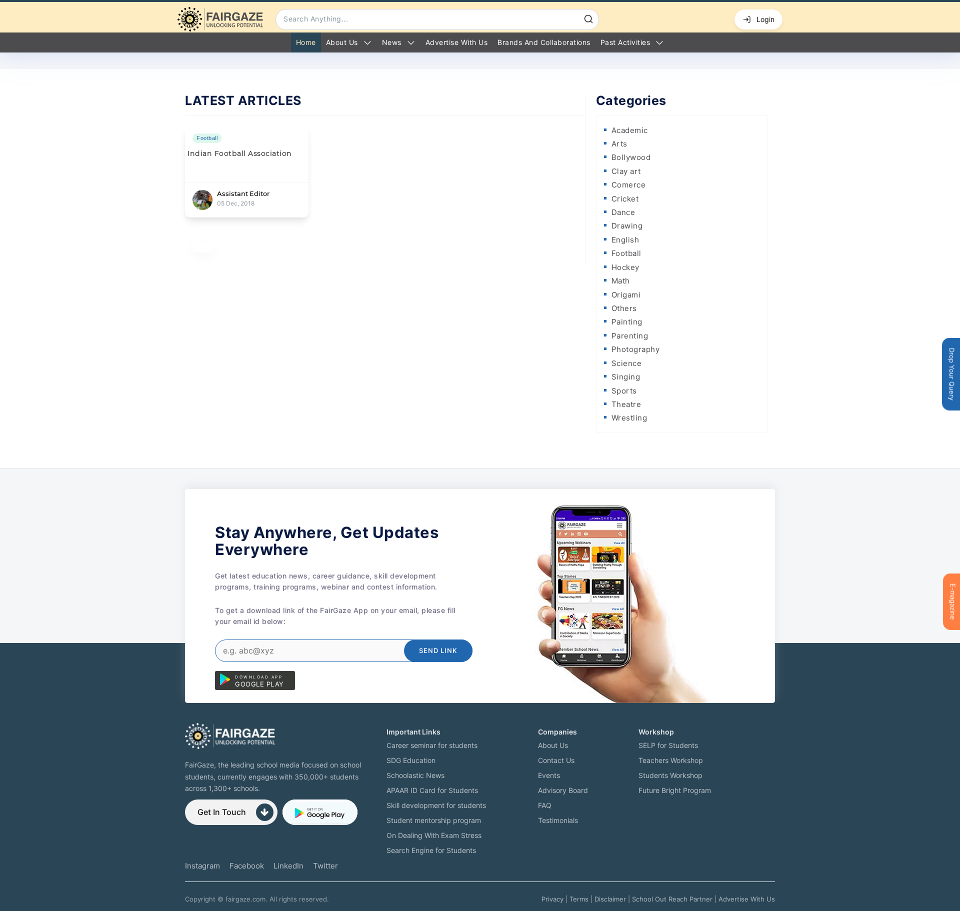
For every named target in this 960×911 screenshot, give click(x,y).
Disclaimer (610, 899)
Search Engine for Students (431, 850)
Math (621, 281)
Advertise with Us (457, 42)
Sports (624, 391)
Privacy (553, 899)
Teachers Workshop (670, 760)
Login (765, 19)
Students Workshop (670, 775)
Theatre (627, 404)
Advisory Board (563, 790)
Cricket (625, 199)
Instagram (202, 865)
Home (306, 42)
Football (627, 253)
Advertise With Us (746, 899)
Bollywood (631, 157)
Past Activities (625, 42)
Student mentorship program (433, 820)
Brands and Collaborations (544, 42)
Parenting (630, 335)
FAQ (545, 805)
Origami (626, 295)
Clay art (626, 171)
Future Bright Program (674, 790)
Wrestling (630, 417)
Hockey (626, 267)
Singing (626, 377)
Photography (636, 349)
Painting (627, 321)
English (626, 239)
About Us (342, 42)
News (392, 42)
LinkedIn (289, 865)
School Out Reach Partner (672, 899)
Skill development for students (436, 805)
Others (624, 308)
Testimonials (558, 820)
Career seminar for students (432, 745)
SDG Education (411, 760)
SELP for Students (668, 745)
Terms (579, 899)
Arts (620, 143)
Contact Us (556, 760)
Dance (624, 212)
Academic (630, 130)
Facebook (247, 865)
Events (549, 775)
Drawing (627, 225)
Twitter (325, 865)
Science (627, 363)
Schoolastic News (415, 775)
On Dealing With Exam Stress (434, 835)
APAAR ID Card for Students (432, 790)
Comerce (629, 185)
